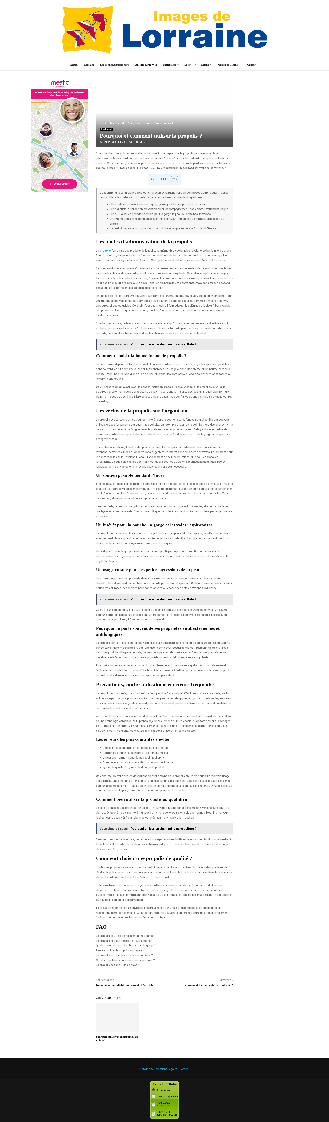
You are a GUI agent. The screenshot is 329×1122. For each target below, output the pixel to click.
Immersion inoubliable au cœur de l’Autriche (125, 985)
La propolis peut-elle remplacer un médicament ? (127, 936)
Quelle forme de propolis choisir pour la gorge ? (126, 945)
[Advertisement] (269, 135)
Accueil (74, 64)
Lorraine (89, 64)
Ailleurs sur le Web (146, 64)
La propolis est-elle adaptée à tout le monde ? (125, 940)
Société (188, 64)
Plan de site (146, 1069)
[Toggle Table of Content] (172, 179)
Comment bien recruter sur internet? (209, 985)
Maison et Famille (228, 64)
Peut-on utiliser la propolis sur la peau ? (121, 950)
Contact (251, 64)
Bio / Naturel (106, 129)
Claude (106, 142)
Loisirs (205, 64)
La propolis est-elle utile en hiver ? (117, 965)
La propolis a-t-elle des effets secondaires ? (124, 955)
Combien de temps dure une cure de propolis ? (125, 960)
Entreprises (169, 64)
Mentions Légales (166, 1069)
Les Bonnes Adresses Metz (114, 64)
